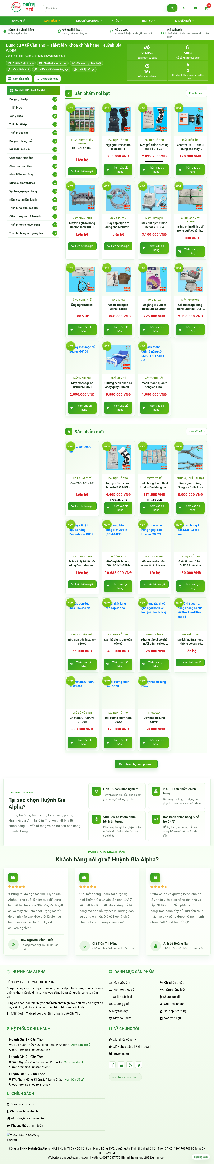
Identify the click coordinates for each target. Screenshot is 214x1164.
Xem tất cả (195, 93)
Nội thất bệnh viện (33, 149)
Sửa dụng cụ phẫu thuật (88, 63)
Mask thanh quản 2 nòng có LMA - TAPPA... (154, 385)
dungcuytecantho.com (74, 1157)
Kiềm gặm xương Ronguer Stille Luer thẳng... (190, 485)
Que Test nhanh (174, 1004)
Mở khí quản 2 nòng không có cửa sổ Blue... (190, 642)
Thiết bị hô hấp (33, 124)
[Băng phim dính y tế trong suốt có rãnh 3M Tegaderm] (190, 197)
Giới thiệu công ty (124, 1039)
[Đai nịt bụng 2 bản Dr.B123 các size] (190, 536)
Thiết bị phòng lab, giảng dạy (33, 233)
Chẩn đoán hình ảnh (32, 158)
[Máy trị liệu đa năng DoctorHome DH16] (82, 197)
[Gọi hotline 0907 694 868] (184, 8)
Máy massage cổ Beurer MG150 (82, 385)
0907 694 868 (20, 1050)
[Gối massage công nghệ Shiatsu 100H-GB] (190, 279)
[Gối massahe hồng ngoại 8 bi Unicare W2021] (154, 536)
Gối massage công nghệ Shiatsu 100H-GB (190, 307)
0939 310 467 (41, 1084)
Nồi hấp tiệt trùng (175, 1011)
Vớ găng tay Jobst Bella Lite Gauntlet (154, 307)
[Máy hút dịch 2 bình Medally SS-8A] (154, 197)
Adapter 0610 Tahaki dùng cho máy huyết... (190, 147)
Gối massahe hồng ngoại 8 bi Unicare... (154, 563)
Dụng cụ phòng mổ (33, 141)
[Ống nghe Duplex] (82, 279)
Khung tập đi (171, 997)
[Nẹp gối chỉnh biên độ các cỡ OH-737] (154, 119)
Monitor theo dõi (124, 990)
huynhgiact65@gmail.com (148, 1157)
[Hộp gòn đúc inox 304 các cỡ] (82, 614)
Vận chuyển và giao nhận (27, 1118)
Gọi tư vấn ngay (49, 78)
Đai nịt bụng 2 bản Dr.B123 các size (190, 563)
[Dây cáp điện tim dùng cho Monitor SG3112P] (118, 197)
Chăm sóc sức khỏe (33, 166)
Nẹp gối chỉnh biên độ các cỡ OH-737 (154, 147)
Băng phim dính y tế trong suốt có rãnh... (190, 229)
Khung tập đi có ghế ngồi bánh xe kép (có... (154, 642)
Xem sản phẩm (21, 78)
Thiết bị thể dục (86, 69)
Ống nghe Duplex (82, 305)
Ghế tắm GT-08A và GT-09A (82, 720)
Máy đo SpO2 (122, 1018)
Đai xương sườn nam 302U (118, 720)
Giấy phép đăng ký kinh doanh (132, 1047)
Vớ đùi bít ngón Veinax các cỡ (118, 307)
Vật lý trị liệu (172, 1018)
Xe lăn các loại (122, 997)
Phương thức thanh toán (27, 1125)
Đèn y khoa (32, 116)
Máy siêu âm (121, 982)
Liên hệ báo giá (84, 171)
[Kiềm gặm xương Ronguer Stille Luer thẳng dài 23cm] (190, 457)
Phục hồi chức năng (33, 174)
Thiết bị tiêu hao (33, 132)
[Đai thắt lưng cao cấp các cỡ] (118, 614)
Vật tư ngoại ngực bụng (33, 191)
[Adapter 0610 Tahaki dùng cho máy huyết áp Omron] (190, 119)
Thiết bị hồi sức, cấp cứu (33, 208)
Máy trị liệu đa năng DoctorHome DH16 (82, 225)
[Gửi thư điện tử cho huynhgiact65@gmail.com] (195, 8)
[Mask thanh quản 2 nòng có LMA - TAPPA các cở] (154, 357)
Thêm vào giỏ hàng (120, 170)
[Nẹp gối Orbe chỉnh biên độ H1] (118, 119)
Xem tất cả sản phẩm (125, 1077)
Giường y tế (121, 1004)
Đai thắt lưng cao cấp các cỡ (118, 641)
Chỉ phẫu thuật (174, 982)
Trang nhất (18, 21)
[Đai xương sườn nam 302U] (118, 692)
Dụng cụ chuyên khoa (32, 183)
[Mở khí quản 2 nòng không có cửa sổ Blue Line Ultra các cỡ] (190, 614)
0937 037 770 (111, 1157)
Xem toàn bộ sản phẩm (135, 764)
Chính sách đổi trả (22, 1104)
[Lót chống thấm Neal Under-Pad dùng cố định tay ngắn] (154, 457)
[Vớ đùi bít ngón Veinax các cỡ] (118, 279)
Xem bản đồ (79, 1045)
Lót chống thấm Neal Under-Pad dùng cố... (154, 485)
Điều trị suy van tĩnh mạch (32, 216)
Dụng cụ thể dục (33, 99)
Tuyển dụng (121, 1054)
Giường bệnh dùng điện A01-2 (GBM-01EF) (118, 563)
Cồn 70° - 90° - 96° (82, 483)
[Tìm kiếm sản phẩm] (172, 8)
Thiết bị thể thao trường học (54, 69)
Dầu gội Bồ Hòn (82, 148)
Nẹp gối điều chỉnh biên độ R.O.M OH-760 (118, 485)
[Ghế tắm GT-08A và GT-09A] (82, 692)
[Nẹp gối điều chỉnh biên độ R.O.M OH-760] (118, 457)
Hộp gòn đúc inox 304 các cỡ (82, 641)
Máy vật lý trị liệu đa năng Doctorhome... (82, 563)
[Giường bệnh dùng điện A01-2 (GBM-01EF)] (118, 536)
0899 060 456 (41, 1050)
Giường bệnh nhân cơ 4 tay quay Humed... (118, 385)
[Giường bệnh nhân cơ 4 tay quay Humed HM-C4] (118, 357)
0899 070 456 (41, 1067)
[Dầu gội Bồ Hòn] (82, 119)
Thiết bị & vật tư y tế (23, 63)
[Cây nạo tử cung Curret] (154, 692)
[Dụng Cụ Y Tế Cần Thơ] (23, 7)
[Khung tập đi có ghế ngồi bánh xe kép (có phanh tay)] (154, 614)
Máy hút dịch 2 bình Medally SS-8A (154, 225)
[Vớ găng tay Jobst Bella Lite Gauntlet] (154, 279)
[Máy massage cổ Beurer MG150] (82, 357)
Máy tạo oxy (120, 1011)
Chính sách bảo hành (24, 1111)
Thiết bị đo (33, 107)
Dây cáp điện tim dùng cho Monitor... (118, 225)
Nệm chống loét (175, 990)
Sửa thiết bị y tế (20, 69)
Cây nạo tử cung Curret (154, 720)
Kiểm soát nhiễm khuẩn (32, 199)
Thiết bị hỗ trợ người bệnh (33, 224)
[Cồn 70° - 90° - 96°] (82, 457)
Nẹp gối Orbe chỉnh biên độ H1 (118, 147)
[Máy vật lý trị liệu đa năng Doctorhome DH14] (82, 536)
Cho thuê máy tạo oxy (55, 63)
